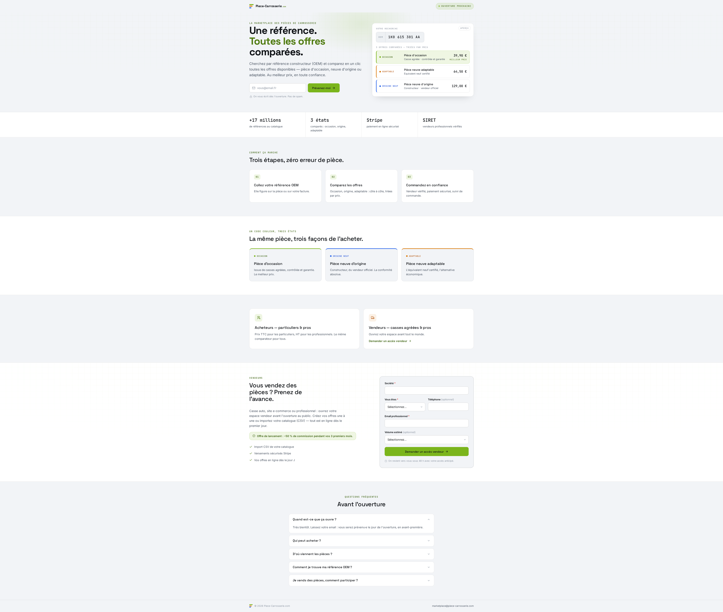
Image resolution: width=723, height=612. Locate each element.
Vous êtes (391, 399)
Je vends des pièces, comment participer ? (325, 580)
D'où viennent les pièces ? (312, 554)
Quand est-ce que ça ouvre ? (314, 519)
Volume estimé (400, 432)
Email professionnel (397, 416)
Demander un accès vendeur (388, 341)
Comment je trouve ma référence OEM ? (322, 567)
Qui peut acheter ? (307, 541)
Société (390, 383)
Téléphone (441, 399)
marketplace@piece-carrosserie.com (453, 605)
